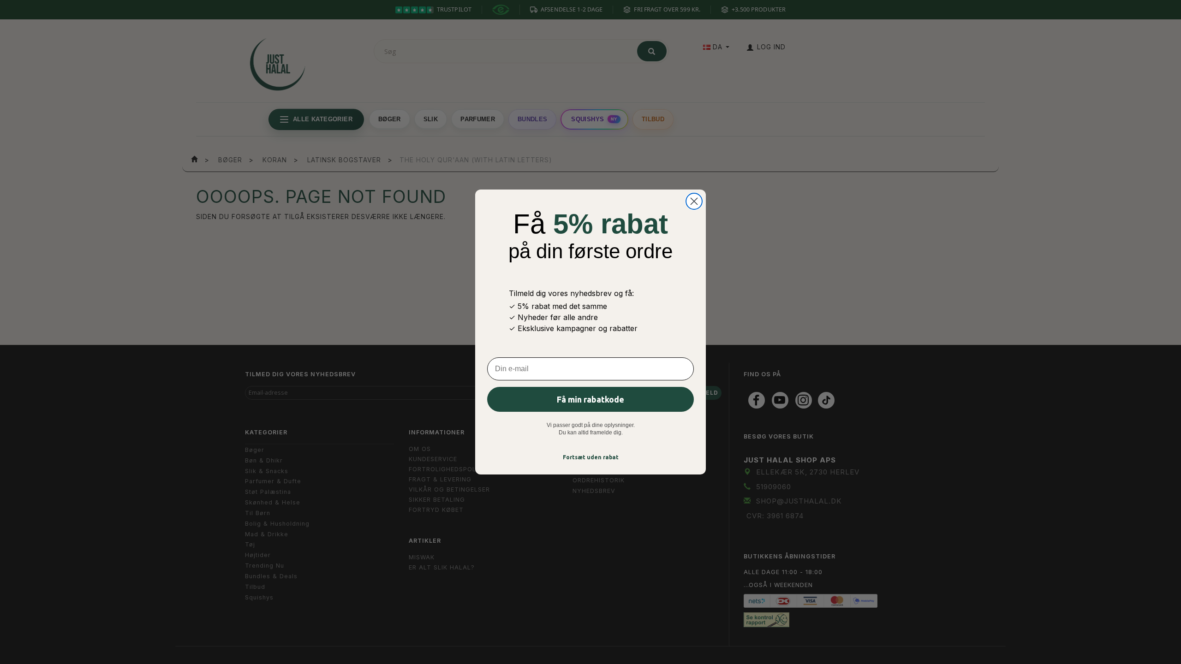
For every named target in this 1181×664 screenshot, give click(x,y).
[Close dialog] (694, 201)
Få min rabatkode (590, 399)
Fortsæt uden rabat (591, 457)
